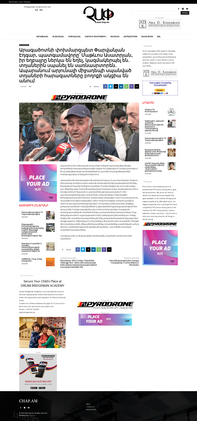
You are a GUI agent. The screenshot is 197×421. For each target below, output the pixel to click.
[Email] (137, 86)
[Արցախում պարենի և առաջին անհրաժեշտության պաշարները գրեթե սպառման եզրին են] (50, 246)
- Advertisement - (26, 275)
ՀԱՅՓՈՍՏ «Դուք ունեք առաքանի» (31, 260)
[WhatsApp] (126, 86)
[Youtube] (187, 8)
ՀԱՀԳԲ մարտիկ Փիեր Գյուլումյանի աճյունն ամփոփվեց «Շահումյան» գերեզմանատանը (155, 167)
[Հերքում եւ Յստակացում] (172, 112)
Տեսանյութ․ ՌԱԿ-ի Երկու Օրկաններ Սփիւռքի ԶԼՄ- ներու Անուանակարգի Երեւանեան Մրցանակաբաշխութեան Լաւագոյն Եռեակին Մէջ (78, 263)
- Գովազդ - (148, 46)
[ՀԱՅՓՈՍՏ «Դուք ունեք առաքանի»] (50, 262)
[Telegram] (182, 8)
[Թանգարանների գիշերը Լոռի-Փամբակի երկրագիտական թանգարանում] (172, 153)
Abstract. (32, 415)
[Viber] (131, 86)
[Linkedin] (121, 86)
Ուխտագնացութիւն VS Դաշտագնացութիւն (32, 213)
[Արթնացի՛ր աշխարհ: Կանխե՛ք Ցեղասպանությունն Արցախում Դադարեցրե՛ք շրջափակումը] (172, 124)
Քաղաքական (24, 45)
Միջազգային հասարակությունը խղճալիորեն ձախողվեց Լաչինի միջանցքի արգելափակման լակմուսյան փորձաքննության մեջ (32, 230)
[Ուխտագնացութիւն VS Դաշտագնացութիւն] (50, 215)
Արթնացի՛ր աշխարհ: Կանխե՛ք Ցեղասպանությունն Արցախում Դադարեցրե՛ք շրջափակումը (154, 126)
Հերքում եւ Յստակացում (151, 111)
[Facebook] (178, 8)
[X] (116, 86)
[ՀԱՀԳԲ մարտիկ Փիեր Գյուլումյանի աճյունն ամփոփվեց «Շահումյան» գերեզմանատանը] (172, 166)
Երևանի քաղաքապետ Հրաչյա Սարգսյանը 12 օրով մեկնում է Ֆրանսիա (124, 262)
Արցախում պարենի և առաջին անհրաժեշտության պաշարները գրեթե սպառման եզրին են (31, 247)
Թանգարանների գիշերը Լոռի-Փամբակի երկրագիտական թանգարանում (155, 153)
